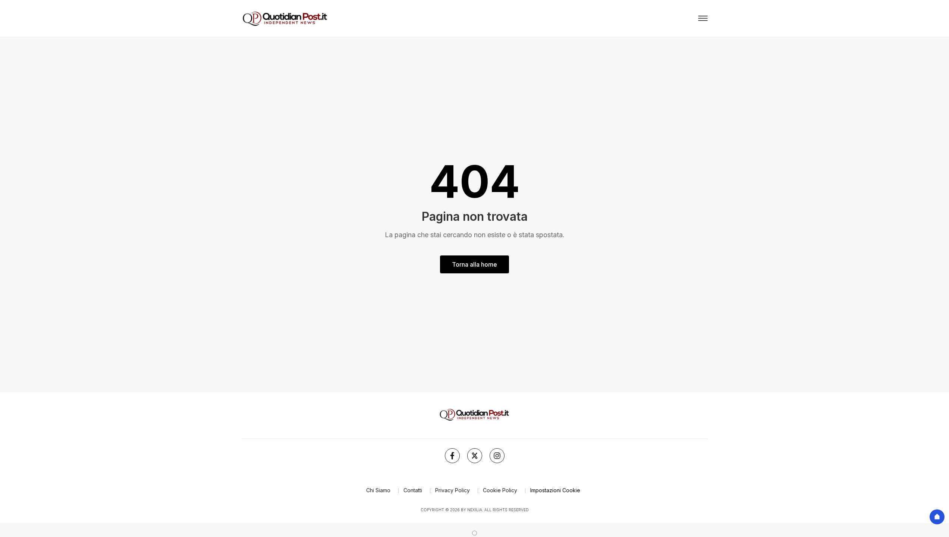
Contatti (412, 490)
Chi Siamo (378, 490)
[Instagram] (497, 455)
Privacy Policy (452, 490)
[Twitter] (474, 455)
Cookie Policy (500, 490)
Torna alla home (474, 264)
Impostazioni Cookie (555, 490)
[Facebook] (452, 455)
